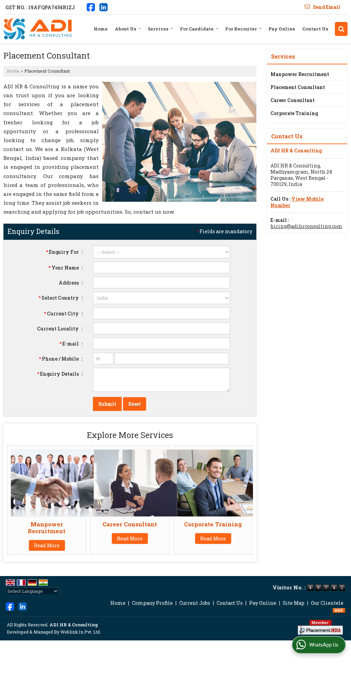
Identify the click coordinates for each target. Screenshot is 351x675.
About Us (125, 29)
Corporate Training (213, 524)
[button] (297, 202)
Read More (47, 545)
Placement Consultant (297, 87)
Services (158, 29)
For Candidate (197, 29)
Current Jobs (194, 603)
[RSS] (339, 610)
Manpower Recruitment (46, 527)
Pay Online (281, 29)
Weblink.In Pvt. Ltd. (80, 632)
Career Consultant (129, 524)
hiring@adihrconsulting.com (306, 226)
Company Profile (152, 603)
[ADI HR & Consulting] (37, 29)
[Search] (341, 29)
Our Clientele (327, 603)
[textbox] (161, 313)
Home (101, 29)
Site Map (293, 603)
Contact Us (315, 29)
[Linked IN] (103, 6)
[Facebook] (91, 6)
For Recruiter (241, 29)
